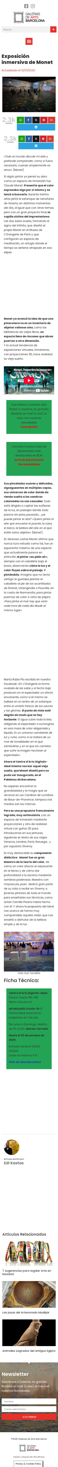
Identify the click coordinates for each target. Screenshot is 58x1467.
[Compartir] (28, 120)
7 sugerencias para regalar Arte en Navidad (26, 1272)
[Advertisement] (29, 286)
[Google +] (51, 120)
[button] (29, 41)
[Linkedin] (36, 127)
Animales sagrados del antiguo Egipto (29, 1351)
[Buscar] (53, 29)
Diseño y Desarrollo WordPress (29, 1456)
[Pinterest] (43, 120)
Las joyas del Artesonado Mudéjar (25, 1312)
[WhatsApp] (20, 120)
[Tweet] (36, 120)
